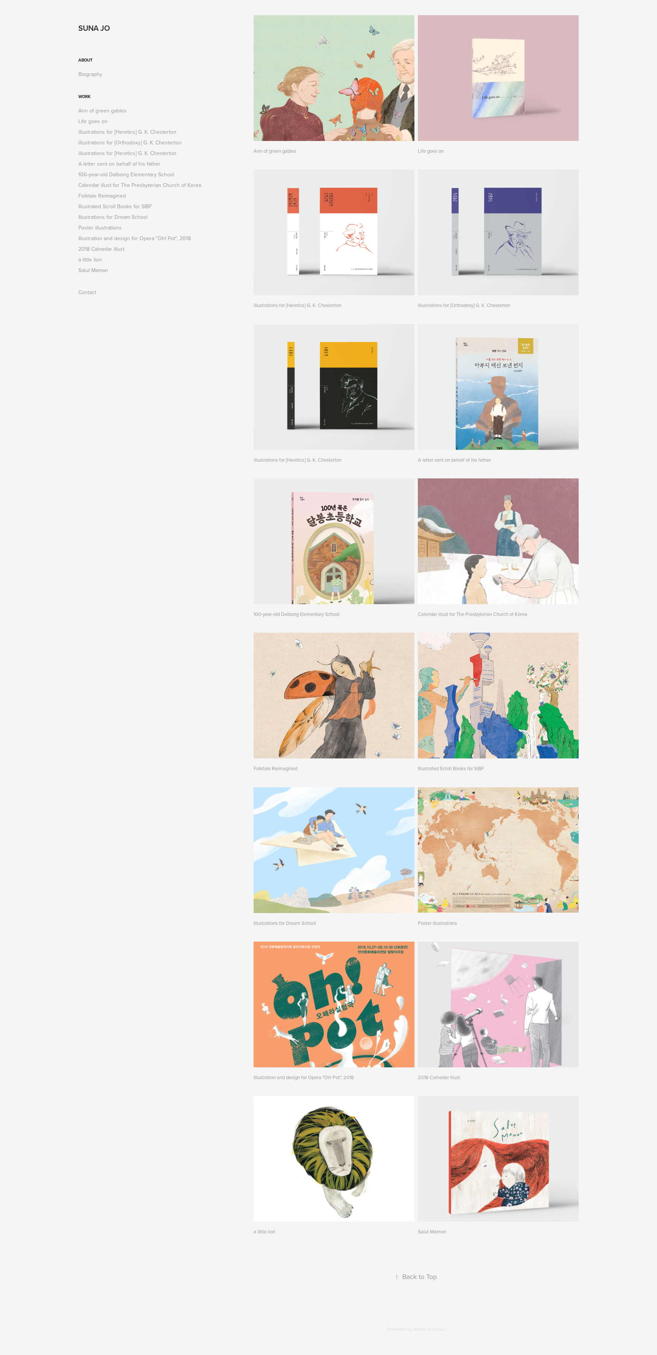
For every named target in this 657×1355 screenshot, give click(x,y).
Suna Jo (94, 27)
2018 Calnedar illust (101, 249)
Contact (87, 292)
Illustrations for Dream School (113, 217)
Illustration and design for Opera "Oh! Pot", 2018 (134, 238)
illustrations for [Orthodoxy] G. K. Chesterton (130, 142)
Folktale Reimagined (102, 195)
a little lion (90, 259)
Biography (90, 74)
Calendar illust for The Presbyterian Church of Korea (139, 185)
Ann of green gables (102, 110)
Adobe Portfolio (429, 1329)
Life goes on (93, 121)
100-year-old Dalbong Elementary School (126, 174)
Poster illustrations (100, 227)
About (85, 60)
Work (84, 96)
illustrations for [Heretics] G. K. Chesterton (127, 132)
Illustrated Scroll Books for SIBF (115, 206)
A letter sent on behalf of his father (119, 164)
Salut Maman (93, 270)
